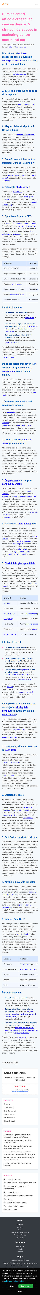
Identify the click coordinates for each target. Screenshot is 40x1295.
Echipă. (20, 1249)
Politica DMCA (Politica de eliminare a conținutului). (20, 1263)
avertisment (20, 1237)
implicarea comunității (12, 1030)
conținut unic (29, 318)
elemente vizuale (17, 294)
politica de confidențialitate (14, 1281)
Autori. (20, 1230)
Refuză (12, 1286)
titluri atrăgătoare (23, 329)
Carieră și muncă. (10, 1111)
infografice (26, 810)
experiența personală (24, 541)
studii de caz (23, 187)
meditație (5, 425)
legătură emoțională (21, 552)
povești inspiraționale (16, 175)
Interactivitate (9, 613)
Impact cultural (10, 634)
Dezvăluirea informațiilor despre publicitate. (20, 1266)
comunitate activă (8, 815)
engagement (9, 371)
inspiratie (11, 412)
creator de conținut (26, 692)
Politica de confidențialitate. (20, 1232)
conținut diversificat (11, 342)
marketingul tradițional (10, 762)
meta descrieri (18, 234)
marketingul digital (9, 357)
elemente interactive (12, 674)
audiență (7, 181)
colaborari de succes (25, 135)
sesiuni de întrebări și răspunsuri (24, 496)
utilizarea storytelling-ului (29, 1030)
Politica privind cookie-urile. (20, 1260)
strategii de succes (12, 60)
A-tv (5, 4)
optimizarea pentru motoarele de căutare (21, 224)
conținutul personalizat (26, 104)
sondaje (5, 496)
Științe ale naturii (9, 1121)
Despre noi (20, 1246)
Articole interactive (27, 969)
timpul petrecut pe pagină (16, 554)
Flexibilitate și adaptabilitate (20, 563)
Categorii (20, 1224)
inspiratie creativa (19, 74)
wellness (5, 423)
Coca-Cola (10, 750)
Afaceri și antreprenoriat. (17, 47)
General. (7, 1104)
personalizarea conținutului (24, 1028)
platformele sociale (24, 680)
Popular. (20, 1227)
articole (22, 53)
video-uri (17, 810)
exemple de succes (9, 737)
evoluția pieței (18, 544)
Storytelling (8, 618)
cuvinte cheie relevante (26, 226)
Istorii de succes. (10, 1114)
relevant (10, 687)
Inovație (7, 603)
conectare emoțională (10, 775)
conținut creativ (18, 730)
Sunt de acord (25, 1286)
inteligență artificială (24, 425)
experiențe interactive (22, 1033)
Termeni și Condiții (20, 1235)
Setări (20, 1291)
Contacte (20, 1251)
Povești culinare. (9, 1118)
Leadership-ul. (9, 1107)
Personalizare (25, 964)
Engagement (11, 480)
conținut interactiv (12, 484)
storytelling (25, 523)
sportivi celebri (22, 934)
